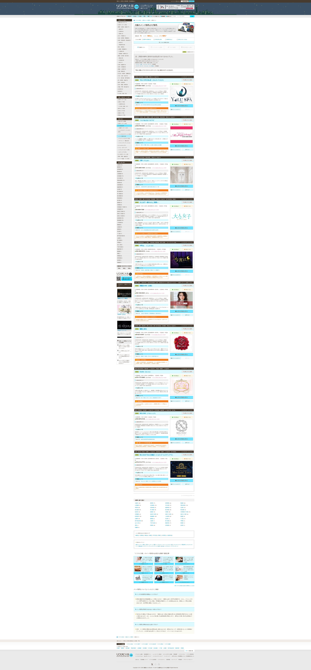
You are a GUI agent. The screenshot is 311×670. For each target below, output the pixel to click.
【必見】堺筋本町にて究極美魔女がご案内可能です (151, 313)
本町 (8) (120, 42)
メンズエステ (121, 125)
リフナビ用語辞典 (190, 654)
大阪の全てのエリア (122, 22)
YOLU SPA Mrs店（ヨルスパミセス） (150, 80)
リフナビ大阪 (130, 644)
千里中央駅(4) (120, 246)
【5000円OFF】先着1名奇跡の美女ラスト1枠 (150, 186)
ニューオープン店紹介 (157, 654)
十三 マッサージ (174, 546)
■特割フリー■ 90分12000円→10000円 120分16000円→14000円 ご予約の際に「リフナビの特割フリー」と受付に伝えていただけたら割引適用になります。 (151, 151)
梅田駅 (151, 503)
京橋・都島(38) (121, 71)
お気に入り (169, 16)
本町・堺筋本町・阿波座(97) (124, 40)
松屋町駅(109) (120, 218)
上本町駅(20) (120, 222)
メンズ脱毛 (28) (122, 136)
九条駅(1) (119, 238)
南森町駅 (167, 507)
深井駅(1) (119, 260)
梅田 (149, 16)
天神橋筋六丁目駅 (184, 511)
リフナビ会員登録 (152, 659)
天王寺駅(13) (120, 178)
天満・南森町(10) (122, 64)
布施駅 (136, 527)
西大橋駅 (167, 509)
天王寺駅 (167, 505)
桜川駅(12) (119, 200)
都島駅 (151, 518)
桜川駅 (136, 511)
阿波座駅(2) (119, 198)
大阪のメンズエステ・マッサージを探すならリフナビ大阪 (156, 667)
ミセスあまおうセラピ (145, 120)
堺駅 (136, 525)
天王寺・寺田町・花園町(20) (124, 73)
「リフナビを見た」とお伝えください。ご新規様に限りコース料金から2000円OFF (151, 404)
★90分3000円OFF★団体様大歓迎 (148, 439)
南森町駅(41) (120, 187)
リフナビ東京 (160, 644)
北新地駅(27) (120, 184)
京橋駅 (136, 518)
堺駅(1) (118, 253)
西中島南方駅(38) (121, 235)
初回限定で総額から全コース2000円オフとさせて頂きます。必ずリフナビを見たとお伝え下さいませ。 (151, 320)
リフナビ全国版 (121, 644)
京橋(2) (150, 535)
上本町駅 (167, 516)
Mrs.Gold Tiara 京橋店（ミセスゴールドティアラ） (155, 455)
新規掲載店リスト (147, 654)
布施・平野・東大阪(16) (123, 86)
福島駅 (151, 511)
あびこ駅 (137, 523)
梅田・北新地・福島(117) (123, 27)
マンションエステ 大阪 (168, 544)
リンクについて (167, 656)
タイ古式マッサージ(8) (123, 154)
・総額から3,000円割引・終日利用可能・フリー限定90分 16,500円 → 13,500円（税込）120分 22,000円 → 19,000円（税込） (151, 363)
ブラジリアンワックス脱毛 (154, 546)
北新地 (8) (121, 31)
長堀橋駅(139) (120, 220)
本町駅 (136, 507)
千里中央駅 (152, 523)
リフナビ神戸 (137, 644)
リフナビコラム (182, 654)
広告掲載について (144, 659)
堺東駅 (151, 525)
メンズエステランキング (157, 656)
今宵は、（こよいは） (145, 245)
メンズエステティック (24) (125, 134)
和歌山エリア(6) (121, 115)
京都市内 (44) (122, 104)
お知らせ (137, 659)
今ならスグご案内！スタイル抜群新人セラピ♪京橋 (151, 481)
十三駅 (182, 518)
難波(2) (146, 535)
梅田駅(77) (119, 167)
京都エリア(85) (121, 101)
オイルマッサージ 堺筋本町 (180, 544)
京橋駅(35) (119, 227)
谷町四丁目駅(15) (121, 211)
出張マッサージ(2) (122, 99)
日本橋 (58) (121, 60)
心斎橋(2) (142, 535)
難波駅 (182, 503)
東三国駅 (167, 520)
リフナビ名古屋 (152, 644)
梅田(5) (137, 535)
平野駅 (182, 520)
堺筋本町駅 (183, 505)
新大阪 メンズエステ (165, 546)
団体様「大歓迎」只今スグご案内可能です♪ (149, 356)
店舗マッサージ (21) (123, 128)
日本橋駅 (152, 505)
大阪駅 (136, 503)
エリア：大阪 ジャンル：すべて (143, 64)
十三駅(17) (119, 233)
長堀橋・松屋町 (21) (123, 53)
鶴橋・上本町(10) (122, 69)
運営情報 (168, 659)
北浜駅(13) (119, 189)
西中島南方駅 (138, 520)
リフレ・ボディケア (122, 147)
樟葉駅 (182, 523)
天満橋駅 (137, 514)
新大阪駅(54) (120, 191)
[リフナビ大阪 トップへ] (128, 7)
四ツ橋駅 (152, 509)
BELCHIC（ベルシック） (146, 413)
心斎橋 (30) (121, 51)
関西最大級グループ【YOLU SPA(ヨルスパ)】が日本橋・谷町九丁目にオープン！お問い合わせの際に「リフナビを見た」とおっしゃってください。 (151, 111)
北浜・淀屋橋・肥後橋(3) (123, 38)
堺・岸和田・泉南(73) (123, 80)
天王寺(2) (155, 535)
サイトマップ (174, 659)
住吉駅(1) (119, 231)
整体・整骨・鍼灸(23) (123, 156)
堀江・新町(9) (121, 47)
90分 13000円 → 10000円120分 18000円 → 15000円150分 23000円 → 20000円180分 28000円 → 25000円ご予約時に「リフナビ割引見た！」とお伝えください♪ (151, 446)
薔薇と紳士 (141, 329)
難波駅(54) (119, 171)
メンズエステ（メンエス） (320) (124, 130)
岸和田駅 (167, 525)
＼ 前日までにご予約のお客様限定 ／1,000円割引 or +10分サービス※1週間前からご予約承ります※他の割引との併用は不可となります (151, 277)
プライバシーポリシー (188, 659)
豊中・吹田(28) (121, 82)
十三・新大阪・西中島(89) (124, 78)
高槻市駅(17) (120, 249)
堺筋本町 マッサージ (142, 546)
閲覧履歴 (163, 16)
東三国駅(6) (119, 240)
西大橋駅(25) (120, 195)
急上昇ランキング (147, 656)
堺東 (144, 16)
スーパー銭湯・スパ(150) (123, 158)
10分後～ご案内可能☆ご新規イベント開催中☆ (150, 270)
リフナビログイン (161, 659)
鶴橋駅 (182, 516)
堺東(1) (159, 535)
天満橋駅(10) (120, 209)
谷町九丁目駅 (183, 514)
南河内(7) (120, 91)
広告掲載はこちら (181, 656)
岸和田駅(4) (119, 258)
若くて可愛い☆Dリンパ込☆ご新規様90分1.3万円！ (151, 397)
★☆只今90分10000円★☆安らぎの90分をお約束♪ (151, 104)
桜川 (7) (120, 62)
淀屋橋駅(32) (120, 169)
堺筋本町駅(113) (120, 180)
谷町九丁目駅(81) (121, 215)
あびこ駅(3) (119, 244)
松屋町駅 (137, 516)
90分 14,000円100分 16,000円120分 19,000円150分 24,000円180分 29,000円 (151, 488)
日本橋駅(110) (120, 176)
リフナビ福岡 (167, 644)
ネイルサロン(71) (122, 145)
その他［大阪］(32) (122, 93)
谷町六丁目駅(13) (121, 213)
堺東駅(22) (119, 255)
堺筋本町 (129, 16)
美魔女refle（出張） (144, 286)
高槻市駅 (167, 523)
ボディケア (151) (123, 152)
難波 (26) (121, 58)
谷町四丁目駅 (153, 514)
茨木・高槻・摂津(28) (123, 84)
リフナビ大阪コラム (156, 16)
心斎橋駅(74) (120, 173)
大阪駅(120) (119, 164)
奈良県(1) (164, 535)
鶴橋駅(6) (119, 224)
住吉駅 (166, 518)
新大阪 (135, 16)
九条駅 (151, 520)
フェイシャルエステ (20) (124, 138)
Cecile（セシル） (143, 372)
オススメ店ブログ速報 (167, 654)
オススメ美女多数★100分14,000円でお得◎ (149, 230)
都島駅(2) (119, 229)
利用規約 (180, 659)
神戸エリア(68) (121, 108)
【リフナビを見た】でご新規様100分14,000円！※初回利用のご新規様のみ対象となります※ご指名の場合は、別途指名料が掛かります (151, 237)
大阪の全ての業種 (122, 121)
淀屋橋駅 (167, 503)
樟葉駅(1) (119, 251)
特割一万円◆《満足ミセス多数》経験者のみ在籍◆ (151, 145)
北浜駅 (182, 507)
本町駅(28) (119, 182)
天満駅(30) (119, 204)
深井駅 (182, 525)
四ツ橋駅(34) (120, 193)
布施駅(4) (119, 262)
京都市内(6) (169, 535)
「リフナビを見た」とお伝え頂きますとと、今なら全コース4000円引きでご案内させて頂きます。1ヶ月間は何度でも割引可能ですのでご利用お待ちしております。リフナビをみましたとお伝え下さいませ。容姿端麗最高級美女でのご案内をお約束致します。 (151, 193)
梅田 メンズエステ (158, 544)
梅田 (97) (121, 29)
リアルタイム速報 (138, 654)
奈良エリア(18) (121, 110)
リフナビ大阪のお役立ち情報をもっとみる (185, 585)
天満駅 (166, 511)
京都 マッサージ (149, 544)
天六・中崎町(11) (122, 35)
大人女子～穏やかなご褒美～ (147, 202)
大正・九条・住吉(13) (123, 75)
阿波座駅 (182, 509)
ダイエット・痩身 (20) (124, 140)
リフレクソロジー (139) (124, 149)
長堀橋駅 (152, 516)
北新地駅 (152, 507)
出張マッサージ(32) (122, 24)
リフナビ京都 (144, 644)
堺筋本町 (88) (122, 44)
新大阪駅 (137, 509)
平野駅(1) (119, 242)
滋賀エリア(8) (121, 113)
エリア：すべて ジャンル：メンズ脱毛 (145, 66)
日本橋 (140, 16)
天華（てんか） (143, 160)
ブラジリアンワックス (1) (124, 143)
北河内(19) (120, 89)
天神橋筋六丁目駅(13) (122, 207)
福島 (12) (121, 33)
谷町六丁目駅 (168, 514)
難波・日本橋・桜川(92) (123, 55)
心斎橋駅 (137, 505)
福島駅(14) (119, 202)
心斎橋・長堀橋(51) (122, 49)
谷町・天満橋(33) (122, 66)
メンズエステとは (138, 656)
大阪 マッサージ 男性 (140, 544)
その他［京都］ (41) (123, 106)
